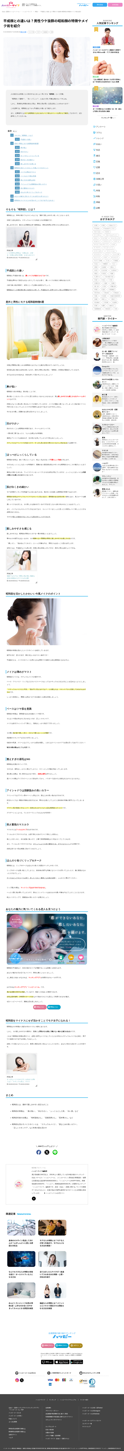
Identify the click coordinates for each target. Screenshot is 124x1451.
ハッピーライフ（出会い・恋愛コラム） (58, 1438)
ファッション (111, 251)
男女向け (107, 292)
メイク (107, 254)
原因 (96, 267)
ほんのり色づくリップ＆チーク (29, 192)
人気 (108, 260)
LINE (96, 225)
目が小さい (22, 151)
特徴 (36, 11)
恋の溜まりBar (109, 276)
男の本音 (97, 292)
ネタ (114, 244)
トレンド (100, 138)
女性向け (46, 32)
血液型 (115, 302)
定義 (98, 161)
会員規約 (48, 1408)
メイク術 (32, 32)
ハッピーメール (109, 247)
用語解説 (112, 289)
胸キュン (104, 299)
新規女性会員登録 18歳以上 (17, 1428)
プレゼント (98, 254)
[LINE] (55, 1152)
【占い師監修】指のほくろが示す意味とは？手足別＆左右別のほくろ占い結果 (107, 81)
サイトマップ (86, 1426)
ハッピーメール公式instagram (91, 1411)
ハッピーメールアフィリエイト (91, 1420)
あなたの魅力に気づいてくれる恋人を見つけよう (30, 196)
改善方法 (97, 283)
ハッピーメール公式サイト (55, 1193)
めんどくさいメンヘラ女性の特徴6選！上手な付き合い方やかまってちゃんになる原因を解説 (21, 1305)
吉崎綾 (104, 267)
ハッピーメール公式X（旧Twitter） (93, 1408)
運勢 (103, 305)
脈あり (114, 299)
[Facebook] (38, 1152)
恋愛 (98, 167)
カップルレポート (51, 1426)
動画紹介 (106, 264)
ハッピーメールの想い (15, 1416)
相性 (96, 296)
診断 (95, 76)
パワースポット (99, 251)
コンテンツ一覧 (87, 1423)
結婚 (96, 299)
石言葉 (104, 296)
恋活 (98, 173)
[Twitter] (46, 1152)
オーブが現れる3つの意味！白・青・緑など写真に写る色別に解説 (107, 110)
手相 (111, 280)
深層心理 (100, 179)
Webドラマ (113, 225)
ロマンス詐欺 (98, 260)
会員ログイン (13, 1434)
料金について (13, 1419)
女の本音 (104, 270)
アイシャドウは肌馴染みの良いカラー (31, 183)
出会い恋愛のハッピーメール (11, 11)
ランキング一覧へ (107, 118)
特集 (98, 196)
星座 (106, 283)
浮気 (105, 286)
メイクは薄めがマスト (26, 171)
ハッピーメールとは (15, 1413)
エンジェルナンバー (112, 235)
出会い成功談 (50, 1429)
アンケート (101, 127)
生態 (103, 289)
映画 (113, 283)
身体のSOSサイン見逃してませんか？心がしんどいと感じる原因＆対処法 (21, 1243)
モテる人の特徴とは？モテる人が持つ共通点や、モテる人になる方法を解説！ (52, 1243)
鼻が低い (21, 147)
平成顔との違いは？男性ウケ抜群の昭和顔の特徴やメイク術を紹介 (60, 11)
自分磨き (97, 302)
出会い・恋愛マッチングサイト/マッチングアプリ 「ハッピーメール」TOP (24, 1409)
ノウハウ (97, 247)
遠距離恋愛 (98, 308)
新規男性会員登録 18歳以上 (17, 1431)
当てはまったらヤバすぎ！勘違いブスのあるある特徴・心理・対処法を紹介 (52, 1274)
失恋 (98, 150)
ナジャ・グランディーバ (101, 244)
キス (96, 238)
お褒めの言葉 (50, 1432)
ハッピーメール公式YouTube (90, 1414)
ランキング (115, 257)
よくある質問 (13, 1422)
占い (114, 264)
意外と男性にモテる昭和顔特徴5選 (25, 143)
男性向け (116, 292)
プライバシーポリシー (52, 1411)
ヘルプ (11, 1437)
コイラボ (104, 238)
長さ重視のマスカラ (25, 188)
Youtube (97, 228)
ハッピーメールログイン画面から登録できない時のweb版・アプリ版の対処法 (107, 51)
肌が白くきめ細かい (25, 159)
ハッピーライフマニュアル (68, 1400)
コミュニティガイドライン (54, 1420)
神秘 (95, 106)
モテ (39, 32)
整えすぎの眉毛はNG (25, 179)
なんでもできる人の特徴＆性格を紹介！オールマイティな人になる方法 (21, 1274)
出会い (96, 47)
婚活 (98, 156)
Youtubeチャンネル (109, 228)
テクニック (108, 241)
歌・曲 (97, 286)
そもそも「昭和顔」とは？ (22, 135)
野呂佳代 (108, 308)
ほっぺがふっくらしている (27, 155)
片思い (99, 185)
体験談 (116, 260)
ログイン (76, 1345)
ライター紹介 (84, 1400)
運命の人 (112, 305)
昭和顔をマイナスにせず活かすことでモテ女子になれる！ (33, 200)
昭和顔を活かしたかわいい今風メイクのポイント (30, 167)
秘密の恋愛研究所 (115, 296)
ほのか (107, 232)
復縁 (112, 273)
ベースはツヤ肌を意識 (26, 175)
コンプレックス (116, 238)
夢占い (112, 267)
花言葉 (106, 302)
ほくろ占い (98, 232)
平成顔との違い (23, 139)
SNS (103, 225)
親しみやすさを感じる (26, 163)
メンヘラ (97, 257)
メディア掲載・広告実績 (53, 1435)
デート (117, 241)
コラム (99, 132)
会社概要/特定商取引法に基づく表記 (57, 1414)
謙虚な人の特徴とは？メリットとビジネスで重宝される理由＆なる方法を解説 (52, 1305)
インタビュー (98, 235)
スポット (97, 241)
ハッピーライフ (27, 11)
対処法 (104, 273)
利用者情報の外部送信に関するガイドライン (59, 1417)
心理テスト (98, 276)
